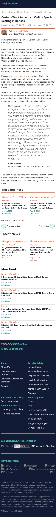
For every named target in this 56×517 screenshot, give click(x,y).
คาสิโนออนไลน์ (35, 418)
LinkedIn (9, 354)
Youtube (20, 354)
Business (27, 12)
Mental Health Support (38, 388)
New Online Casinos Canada (41, 414)
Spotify (38, 354)
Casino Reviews (9, 12)
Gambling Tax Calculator (12, 409)
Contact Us (6, 386)
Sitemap (32, 393)
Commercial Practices (38, 384)
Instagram (32, 354)
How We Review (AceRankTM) (8, 373)
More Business (12, 190)
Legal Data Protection (38, 380)
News (19, 12)
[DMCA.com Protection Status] (22, 446)
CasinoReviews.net (11, 440)
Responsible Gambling (38, 375)
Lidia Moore (6, 214)
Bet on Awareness (9, 401)
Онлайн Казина (36, 427)
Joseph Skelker (23, 31)
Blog (30, 405)
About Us (5, 366)
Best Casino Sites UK (37, 410)
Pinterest (15, 354)
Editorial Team (7, 258)
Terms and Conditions (38, 371)
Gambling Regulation (11, 413)
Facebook (26, 354)
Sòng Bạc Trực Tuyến (38, 423)
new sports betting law (19, 76)
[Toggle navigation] (50, 4)
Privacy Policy (34, 366)
